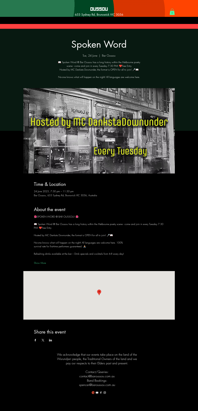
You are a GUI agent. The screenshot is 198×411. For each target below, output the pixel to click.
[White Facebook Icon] (100, 392)
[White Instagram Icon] (104, 392)
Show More (40, 263)
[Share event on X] (42, 340)
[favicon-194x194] (93, 392)
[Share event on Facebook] (35, 340)
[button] (172, 12)
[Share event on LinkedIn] (50, 340)
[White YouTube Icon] (97, 392)
